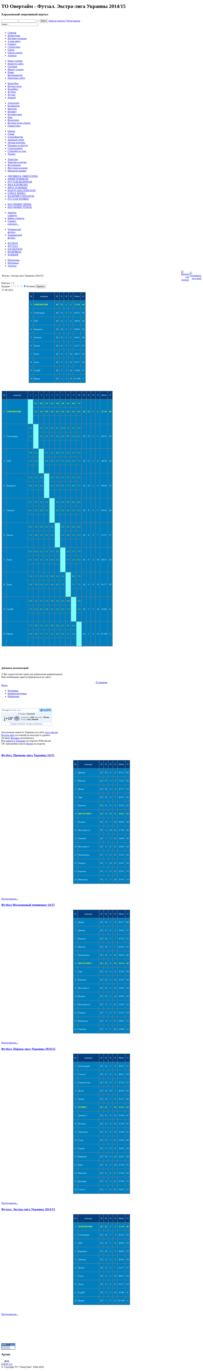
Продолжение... (9, 898)
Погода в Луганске (17, 724)
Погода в (26, 714)
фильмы (15, 738)
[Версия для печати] (185, 275)
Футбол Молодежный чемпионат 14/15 (28, 905)
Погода (5, 710)
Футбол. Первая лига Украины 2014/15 (28, 1049)
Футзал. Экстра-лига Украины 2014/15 (28, 1209)
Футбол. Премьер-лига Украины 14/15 (27, 755)
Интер (29, 743)
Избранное (13, 696)
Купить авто (8, 735)
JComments (101, 682)
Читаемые (13, 690)
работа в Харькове (16, 740)
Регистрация (73, 20)
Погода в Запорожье (34, 724)
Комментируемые (17, 693)
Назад (4, 685)
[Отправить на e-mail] (195, 275)
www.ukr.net (51, 732)
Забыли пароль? (57, 20)
